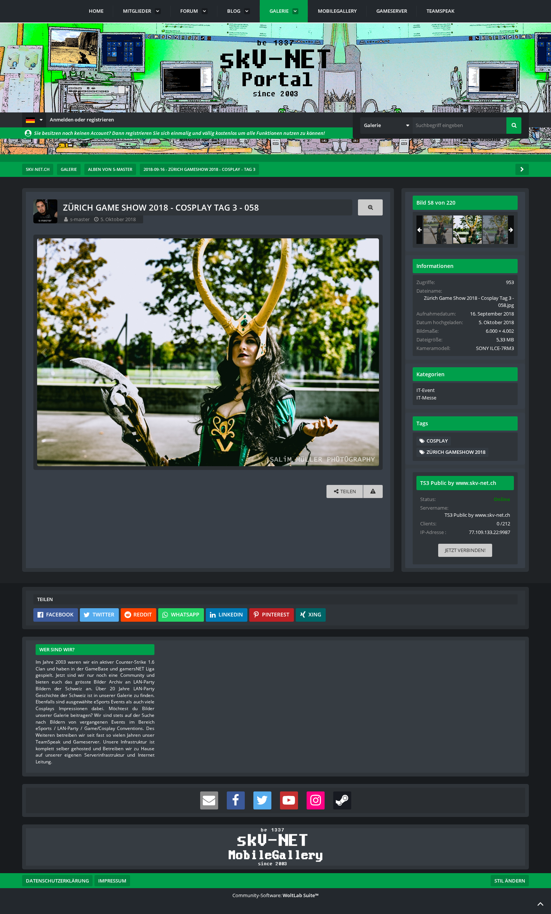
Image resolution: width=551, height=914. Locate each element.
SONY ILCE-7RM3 (495, 348)
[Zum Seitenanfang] (540, 903)
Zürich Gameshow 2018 (456, 452)
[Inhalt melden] (373, 491)
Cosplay (437, 440)
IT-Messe (426, 397)
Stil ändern (509, 880)
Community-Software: (275, 895)
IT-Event (425, 390)
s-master (80, 219)
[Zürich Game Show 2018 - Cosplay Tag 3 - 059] (497, 229)
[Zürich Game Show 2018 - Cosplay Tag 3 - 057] (438, 229)
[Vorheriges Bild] (44, 352)
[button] (34, 119)
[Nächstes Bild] (371, 352)
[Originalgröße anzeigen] (370, 207)
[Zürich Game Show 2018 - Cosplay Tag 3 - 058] (467, 229)
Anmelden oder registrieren (82, 119)
